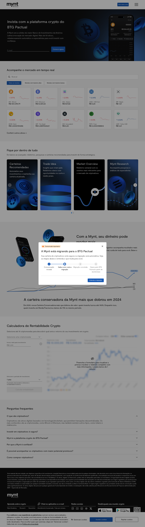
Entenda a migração (95, 280)
